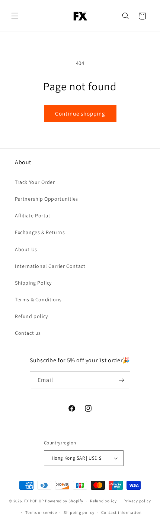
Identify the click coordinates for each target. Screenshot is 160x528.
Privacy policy (137, 500)
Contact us (28, 333)
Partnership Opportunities (46, 198)
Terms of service (41, 512)
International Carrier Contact (50, 266)
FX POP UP (34, 500)
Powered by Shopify (64, 500)
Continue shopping (80, 113)
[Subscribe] (121, 380)
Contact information (121, 512)
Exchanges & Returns (40, 232)
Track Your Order (35, 182)
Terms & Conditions (38, 299)
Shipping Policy (33, 282)
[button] (15, 16)
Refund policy (31, 316)
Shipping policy (79, 512)
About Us (26, 249)
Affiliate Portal (32, 215)
